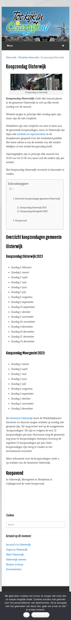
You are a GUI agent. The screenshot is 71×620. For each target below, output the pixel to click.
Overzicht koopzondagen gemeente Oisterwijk (37, 198)
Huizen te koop (14, 564)
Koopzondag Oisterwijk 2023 (33, 207)
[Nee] (66, 605)
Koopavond (21, 220)
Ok (26, 614)
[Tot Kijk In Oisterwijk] (28, 23)
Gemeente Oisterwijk (21, 418)
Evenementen (14, 569)
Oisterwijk (11, 57)
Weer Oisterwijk (15, 554)
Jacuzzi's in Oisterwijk (18, 544)
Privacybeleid (40, 614)
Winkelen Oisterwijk (28, 57)
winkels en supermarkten (31, 134)
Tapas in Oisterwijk (17, 549)
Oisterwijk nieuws (16, 559)
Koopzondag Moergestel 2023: (34, 211)
